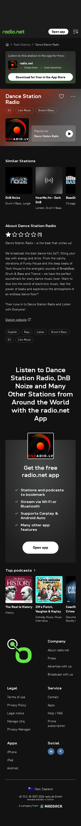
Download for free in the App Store (40, 77)
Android (12, 768)
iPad (10, 760)
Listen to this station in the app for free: (36, 55)
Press (52, 658)
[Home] (7, 44)
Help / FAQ (55, 713)
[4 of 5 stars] (27, 235)
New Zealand (43, 789)
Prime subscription (56, 724)
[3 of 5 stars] (21, 235)
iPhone (12, 752)
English (12, 332)
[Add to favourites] (61, 96)
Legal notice (15, 713)
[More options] (73, 96)
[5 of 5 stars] (33, 235)
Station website (16, 319)
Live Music (24, 110)
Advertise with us (60, 666)
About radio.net (58, 650)
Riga (26, 332)
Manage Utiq (16, 721)
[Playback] (69, 133)
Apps (51, 705)
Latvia (40, 332)
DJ (9, 110)
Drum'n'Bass (46, 110)
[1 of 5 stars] (8, 235)
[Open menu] (75, 31)
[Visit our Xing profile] (60, 751)
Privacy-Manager (19, 729)
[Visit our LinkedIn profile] (51, 751)
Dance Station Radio (46, 136)
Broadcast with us (60, 674)
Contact (53, 697)
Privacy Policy (16, 705)
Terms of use (16, 697)
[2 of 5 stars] (14, 235)
